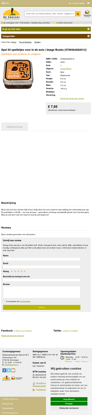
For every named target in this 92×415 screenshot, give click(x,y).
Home (13, 42)
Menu (6, 3)
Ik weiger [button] (69, 404)
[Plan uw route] (13, 370)
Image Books (65, 68)
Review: (6, 284)
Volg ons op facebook (23, 331)
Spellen (37, 42)
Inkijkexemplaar (14, 126)
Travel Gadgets (25, 42)
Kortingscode (7, 403)
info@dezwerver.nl (11, 364)
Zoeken (78, 13)
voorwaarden (25, 301)
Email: (6, 263)
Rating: (6, 271)
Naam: (6, 255)
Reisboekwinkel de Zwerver (12, 335)
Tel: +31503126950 (76, 3)
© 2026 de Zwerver (10, 399)
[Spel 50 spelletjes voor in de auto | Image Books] (18, 73)
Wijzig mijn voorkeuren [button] (69, 408)
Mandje (88, 3)
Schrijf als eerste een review (72, 98)
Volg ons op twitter (71, 331)
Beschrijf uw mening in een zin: (16, 276)
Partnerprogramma (10, 412)
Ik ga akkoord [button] (69, 399)
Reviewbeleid (7, 408)
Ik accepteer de (18, 301)
